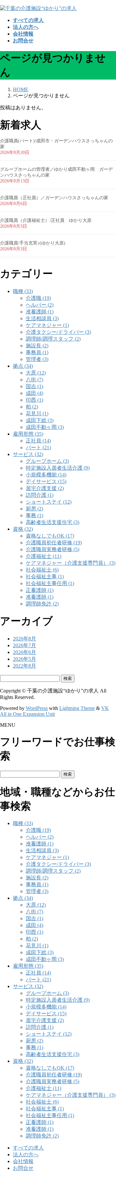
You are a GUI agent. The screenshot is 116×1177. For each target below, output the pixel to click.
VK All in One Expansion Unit (54, 711)
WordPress (37, 708)
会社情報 (23, 1161)
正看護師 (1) (39, 590)
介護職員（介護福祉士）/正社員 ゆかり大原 (46, 220)
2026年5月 (24, 659)
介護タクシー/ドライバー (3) (58, 332)
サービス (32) (28, 454)
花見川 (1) (37, 413)
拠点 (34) (23, 366)
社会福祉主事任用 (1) (50, 583)
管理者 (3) (37, 359)
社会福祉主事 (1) (45, 576)
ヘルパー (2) (39, 305)
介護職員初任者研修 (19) (54, 542)
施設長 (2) (37, 345)
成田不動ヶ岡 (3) (45, 427)
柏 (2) (32, 406)
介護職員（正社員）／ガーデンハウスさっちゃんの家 (54, 197)
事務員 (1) (37, 352)
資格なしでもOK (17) (50, 536)
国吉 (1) (34, 386)
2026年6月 (24, 652)
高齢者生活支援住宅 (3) (52, 522)
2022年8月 (24, 666)
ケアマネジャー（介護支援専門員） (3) (70, 563)
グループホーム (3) (47, 461)
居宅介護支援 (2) (45, 488)
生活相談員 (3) (42, 318)
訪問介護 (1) (39, 495)
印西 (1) (34, 400)
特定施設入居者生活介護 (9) (58, 468)
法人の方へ (26, 1154)
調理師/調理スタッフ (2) (53, 339)
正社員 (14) (38, 440)
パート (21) (38, 447)
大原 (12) (36, 373)
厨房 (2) (34, 508)
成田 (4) (34, 393)
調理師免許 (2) (42, 603)
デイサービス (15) (46, 481)
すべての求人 (28, 1147)
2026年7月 (24, 645)
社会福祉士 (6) (42, 569)
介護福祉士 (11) (43, 556)
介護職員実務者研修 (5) (52, 549)
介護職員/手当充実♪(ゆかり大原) (32, 243)
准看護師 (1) (39, 311)
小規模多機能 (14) (46, 474)
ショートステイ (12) (49, 502)
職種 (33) (23, 291)
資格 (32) (23, 529)
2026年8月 (24, 638)
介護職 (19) (38, 298)
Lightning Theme (77, 708)
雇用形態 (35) (28, 434)
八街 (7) (34, 379)
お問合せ (23, 1168)
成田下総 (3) (39, 420)
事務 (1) (34, 515)
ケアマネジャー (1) (47, 325)
